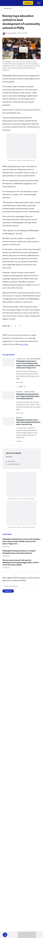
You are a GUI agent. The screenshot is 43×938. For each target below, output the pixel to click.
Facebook (12, 326)
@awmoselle (11, 461)
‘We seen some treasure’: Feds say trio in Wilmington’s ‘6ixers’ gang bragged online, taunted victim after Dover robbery (20, 562)
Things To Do (21, 359)
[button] (5, 935)
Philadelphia (8, 8)
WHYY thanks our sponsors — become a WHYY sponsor (21, 160)
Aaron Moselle (12, 33)
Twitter (16, 326)
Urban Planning (29, 392)
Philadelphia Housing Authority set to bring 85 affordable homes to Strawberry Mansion (28, 396)
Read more (9, 456)
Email (20, 326)
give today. (24, 344)
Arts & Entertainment (33, 359)
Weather (19, 417)
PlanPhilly (19, 392)
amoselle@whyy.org (13, 464)
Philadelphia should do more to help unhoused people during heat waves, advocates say (28, 422)
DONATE (28, 3)
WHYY (7, 3)
